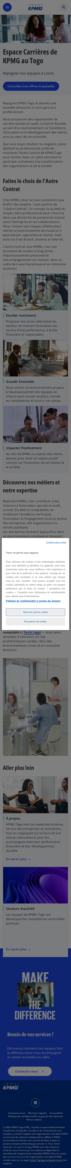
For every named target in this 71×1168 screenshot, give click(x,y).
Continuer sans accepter (56, 542)
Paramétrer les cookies (35, 621)
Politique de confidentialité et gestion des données (33, 601)
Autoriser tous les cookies (35, 612)
